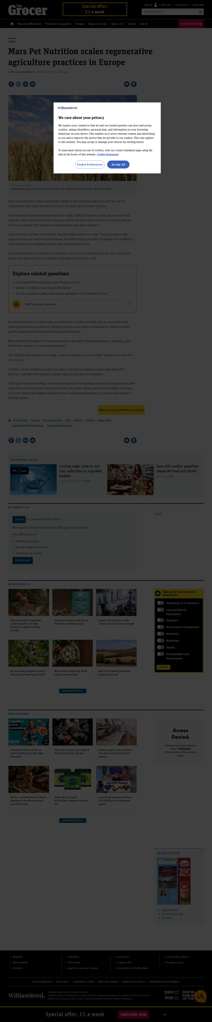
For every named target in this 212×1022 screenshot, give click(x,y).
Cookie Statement (108, 154)
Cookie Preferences (90, 164)
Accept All (118, 164)
